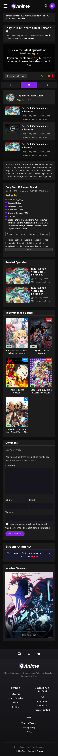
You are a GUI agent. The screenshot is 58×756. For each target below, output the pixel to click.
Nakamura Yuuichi (15, 226)
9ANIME (34, 556)
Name (9, 500)
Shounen (44, 234)
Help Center (42, 701)
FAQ (42, 697)
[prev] (10, 85)
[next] (47, 85)
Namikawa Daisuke (32, 226)
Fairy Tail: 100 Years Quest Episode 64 (38, 291)
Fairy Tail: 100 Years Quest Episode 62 (38, 271)
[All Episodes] (29, 85)
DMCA (29, 732)
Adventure (20, 234)
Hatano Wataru (20, 220)
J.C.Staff (18, 203)
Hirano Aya (33, 220)
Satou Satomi (21, 228)
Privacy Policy (29, 727)
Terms (31, 751)
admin (48, 35)
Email (33, 500)
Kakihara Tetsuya (15, 223)
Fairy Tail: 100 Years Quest (23, 38)
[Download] (49, 75)
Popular (15, 707)
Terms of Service (29, 723)
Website (9, 512)
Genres (16, 702)
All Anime (16, 694)
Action (9, 234)
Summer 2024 (22, 213)
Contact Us (42, 705)
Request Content (42, 710)
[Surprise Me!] (52, 6)
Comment (11, 465)
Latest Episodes (15, 698)
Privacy (40, 751)
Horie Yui (43, 220)
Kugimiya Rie (29, 223)
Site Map (21, 751)
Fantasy (32, 234)
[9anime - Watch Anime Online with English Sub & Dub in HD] (20, 7)
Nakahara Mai (42, 223)
